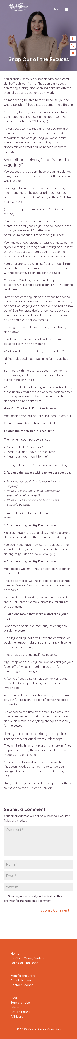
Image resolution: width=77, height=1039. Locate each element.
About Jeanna (21, 980)
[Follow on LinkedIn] (73, 53)
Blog (14, 998)
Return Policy (20, 1012)
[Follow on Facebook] (73, 38)
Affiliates (17, 1016)
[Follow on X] (73, 46)
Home (15, 953)
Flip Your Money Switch (27, 958)
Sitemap (16, 1007)
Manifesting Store (23, 975)
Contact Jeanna (22, 985)
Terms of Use (20, 1002)
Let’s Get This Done (24, 963)
